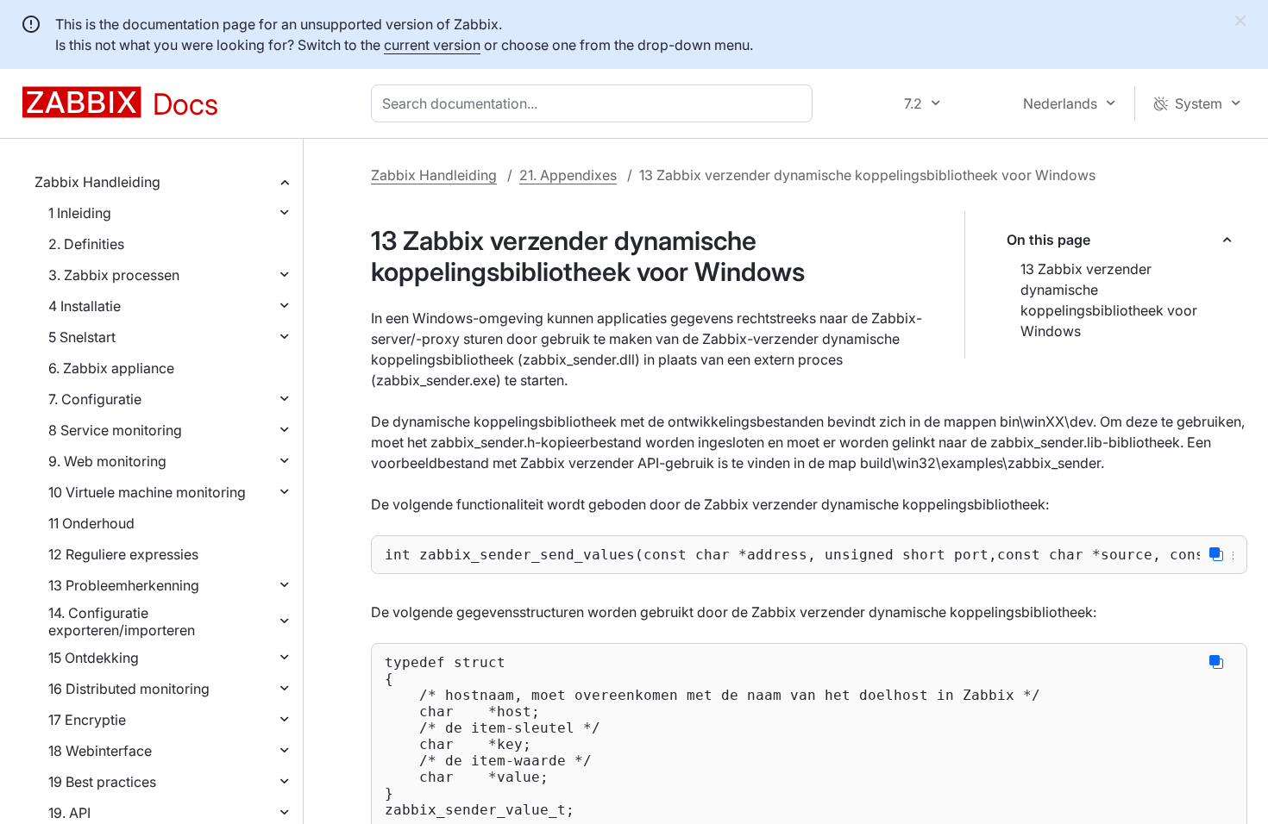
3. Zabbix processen (113, 275)
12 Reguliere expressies (123, 554)
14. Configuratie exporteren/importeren (121, 621)
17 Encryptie (87, 719)
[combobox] (595, 103)
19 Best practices (102, 781)
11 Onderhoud (91, 523)
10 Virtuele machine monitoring (147, 492)
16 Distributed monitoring (129, 688)
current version (432, 44)
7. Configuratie (94, 399)
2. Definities (86, 244)
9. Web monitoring (107, 461)
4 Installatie (84, 306)
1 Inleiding (79, 213)
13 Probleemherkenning (123, 585)
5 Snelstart (82, 337)
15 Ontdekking (93, 657)
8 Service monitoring (115, 430)
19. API (69, 812)
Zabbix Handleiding (97, 181)
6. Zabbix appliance (111, 368)
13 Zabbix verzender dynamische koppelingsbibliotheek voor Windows (1108, 300)
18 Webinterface (100, 750)
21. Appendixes (568, 175)
